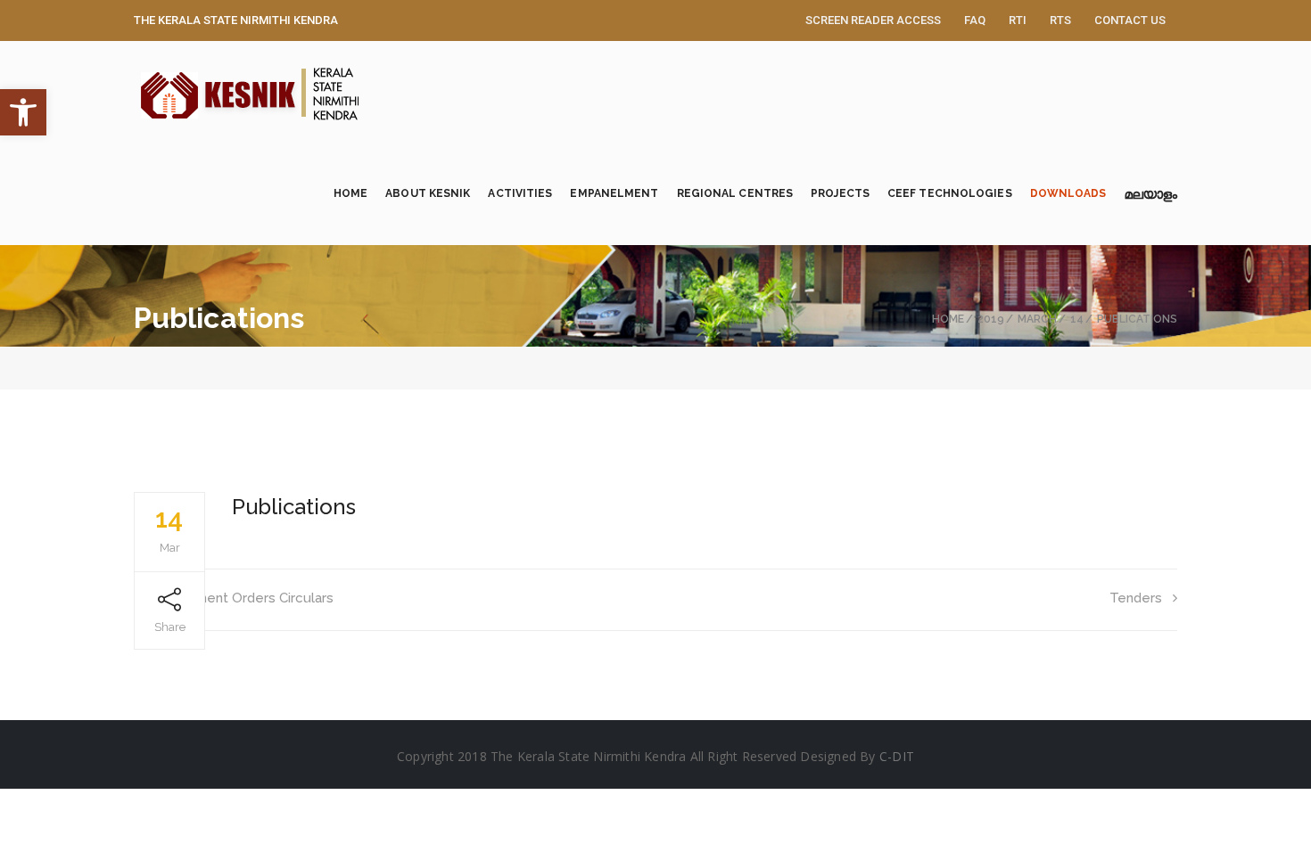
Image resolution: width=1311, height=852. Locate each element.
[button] (23, 112)
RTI (1018, 20)
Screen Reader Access (873, 20)
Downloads (1068, 193)
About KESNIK (427, 193)
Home (350, 193)
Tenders (1135, 598)
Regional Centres (735, 193)
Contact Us (1130, 20)
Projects (840, 193)
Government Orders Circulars (241, 598)
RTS (1060, 20)
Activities (520, 193)
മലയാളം (1151, 197)
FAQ (974, 20)
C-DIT (896, 756)
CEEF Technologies (949, 193)
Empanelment (614, 193)
